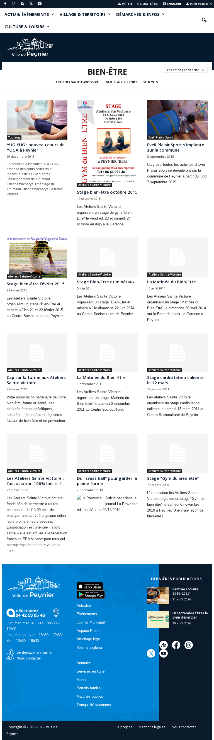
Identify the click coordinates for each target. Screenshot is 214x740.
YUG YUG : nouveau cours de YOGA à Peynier (36, 147)
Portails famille (89, 688)
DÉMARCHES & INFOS (138, 14)
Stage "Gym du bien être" (173, 478)
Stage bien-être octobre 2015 (107, 192)
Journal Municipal (91, 622)
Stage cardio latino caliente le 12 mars (175, 379)
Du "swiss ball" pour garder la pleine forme (107, 480)
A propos (124, 727)
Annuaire (174, 4)
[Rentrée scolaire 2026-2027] (158, 595)
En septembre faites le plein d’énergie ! (190, 615)
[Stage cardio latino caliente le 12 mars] (177, 352)
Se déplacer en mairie (34, 652)
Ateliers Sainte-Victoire (77, 82)
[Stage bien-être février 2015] (37, 258)
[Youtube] (39, 4)
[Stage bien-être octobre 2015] (107, 143)
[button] (204, 20)
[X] (31, 4)
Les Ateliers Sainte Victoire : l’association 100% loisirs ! (35, 480)
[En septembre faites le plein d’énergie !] (158, 619)
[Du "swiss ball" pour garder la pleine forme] (107, 453)
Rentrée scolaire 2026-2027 (185, 591)
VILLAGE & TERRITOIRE (83, 14)
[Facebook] (5, 4)
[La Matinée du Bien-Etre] (177, 257)
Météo (126, 4)
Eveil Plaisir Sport (120, 82)
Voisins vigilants (90, 647)
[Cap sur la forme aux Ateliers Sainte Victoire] (37, 352)
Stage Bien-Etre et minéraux (106, 281)
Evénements (87, 614)
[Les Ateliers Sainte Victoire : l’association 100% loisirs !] (37, 453)
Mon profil (198, 4)
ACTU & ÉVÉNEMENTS (26, 14)
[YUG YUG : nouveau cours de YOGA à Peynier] (37, 120)
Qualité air (149, 4)
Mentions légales (152, 727)
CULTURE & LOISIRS (24, 26)
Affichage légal (89, 639)
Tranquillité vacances (94, 705)
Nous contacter (28, 658)
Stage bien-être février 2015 (36, 283)
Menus (82, 680)
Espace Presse (89, 631)
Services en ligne (90, 671)
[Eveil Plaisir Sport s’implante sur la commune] (177, 120)
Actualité (84, 605)
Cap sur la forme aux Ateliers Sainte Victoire (36, 379)
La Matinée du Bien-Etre (171, 281)
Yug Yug (150, 82)
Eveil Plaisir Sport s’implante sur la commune (175, 147)
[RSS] (22, 4)
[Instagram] (13, 4)
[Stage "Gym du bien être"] (177, 453)
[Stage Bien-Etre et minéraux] (107, 257)
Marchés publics (90, 696)
